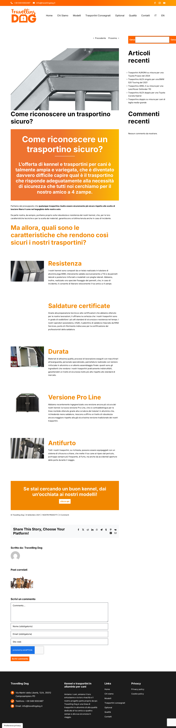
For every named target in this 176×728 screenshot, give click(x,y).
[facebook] (155, 3)
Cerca (132, 39)
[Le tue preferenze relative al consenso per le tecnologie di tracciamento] (12, 725)
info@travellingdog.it (32, 706)
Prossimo (112, 38)
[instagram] (160, 3)
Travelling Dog (18, 515)
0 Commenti (64, 515)
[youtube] (164, 3)
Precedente (100, 38)
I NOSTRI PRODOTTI (49, 515)
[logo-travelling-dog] (24, 9)
